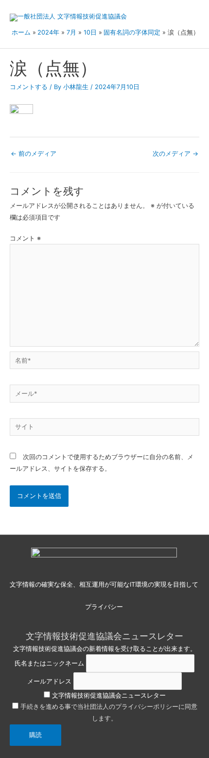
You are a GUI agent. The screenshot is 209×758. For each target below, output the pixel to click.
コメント (25, 238)
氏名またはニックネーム (49, 663)
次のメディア (175, 153)
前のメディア (33, 153)
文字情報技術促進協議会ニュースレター (108, 695)
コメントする (29, 87)
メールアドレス (49, 680)
